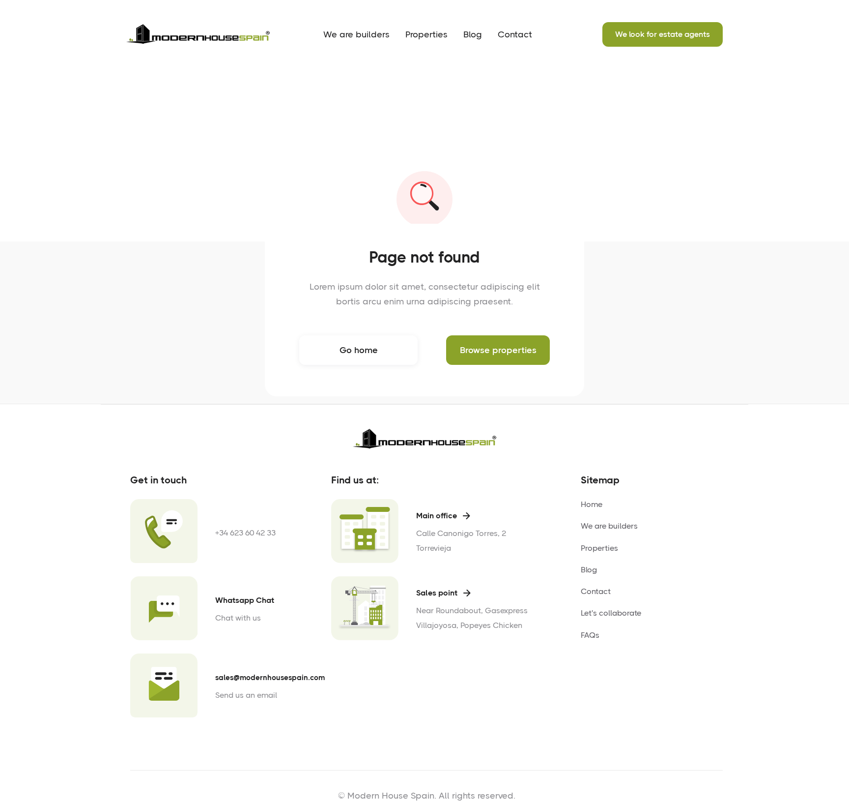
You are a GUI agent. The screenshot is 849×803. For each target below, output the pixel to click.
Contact (515, 34)
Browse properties (498, 350)
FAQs (590, 635)
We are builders (356, 34)
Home (591, 504)
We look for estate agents (662, 34)
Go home (359, 350)
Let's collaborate (611, 613)
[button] (426, 34)
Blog (472, 34)
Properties (426, 34)
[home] (200, 34)
